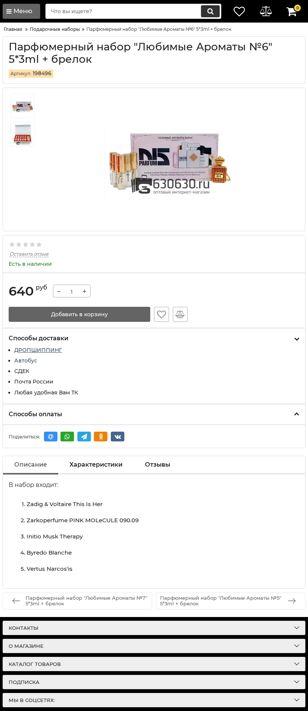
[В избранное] (161, 314)
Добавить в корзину (79, 314)
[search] (210, 11)
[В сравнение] (180, 314)
